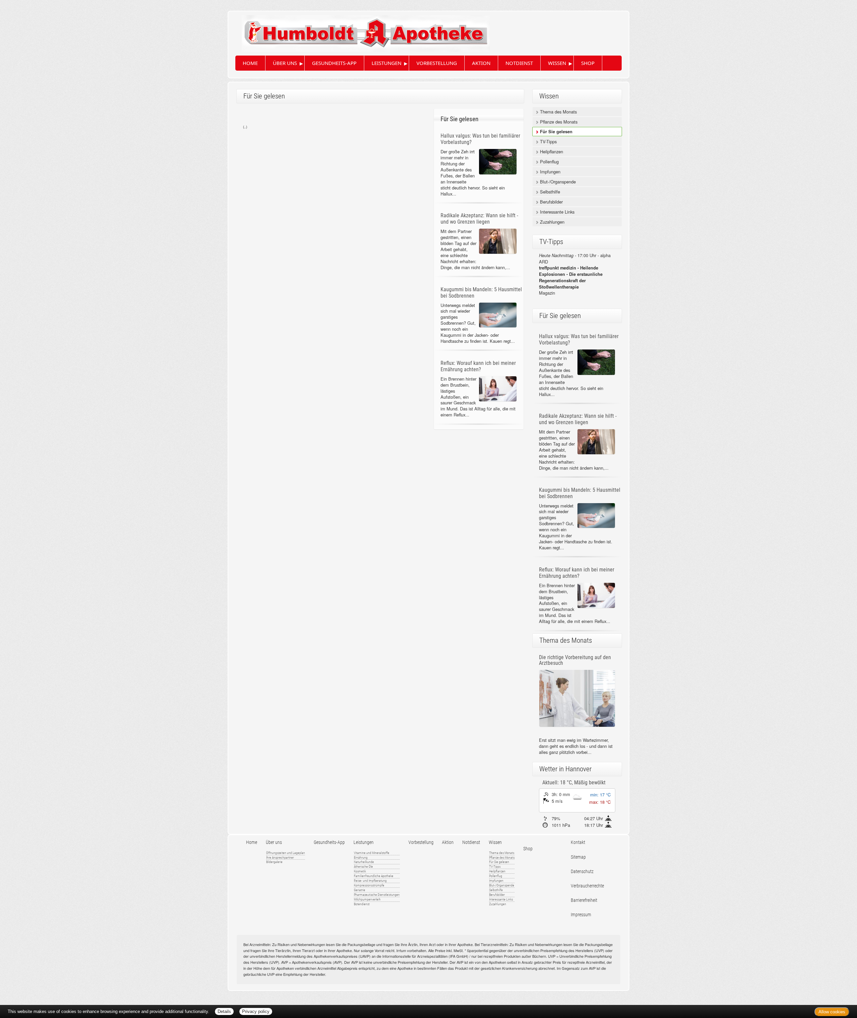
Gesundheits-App (334, 63)
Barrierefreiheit (584, 900)
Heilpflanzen (551, 151)
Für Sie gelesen (555, 132)
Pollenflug (549, 161)
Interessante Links (556, 212)
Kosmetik (360, 871)
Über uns (285, 63)
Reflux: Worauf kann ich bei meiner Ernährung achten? (478, 366)
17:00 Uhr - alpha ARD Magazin (575, 274)
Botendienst (362, 904)
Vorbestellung (436, 63)
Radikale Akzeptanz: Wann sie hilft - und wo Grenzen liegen (479, 218)
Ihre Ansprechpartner (280, 857)
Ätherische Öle (363, 866)
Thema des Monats (558, 111)
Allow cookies (832, 1011)
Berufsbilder (551, 202)
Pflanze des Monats (558, 122)
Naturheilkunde (364, 862)
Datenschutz (582, 871)
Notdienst (519, 63)
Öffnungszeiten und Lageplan (285, 853)
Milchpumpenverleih (367, 899)
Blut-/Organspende (557, 181)
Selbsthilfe (549, 191)
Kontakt (578, 842)
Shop (588, 63)
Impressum (581, 915)
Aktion (481, 63)
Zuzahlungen (551, 222)
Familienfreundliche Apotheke (373, 876)
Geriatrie (359, 890)
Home (250, 63)
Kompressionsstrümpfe (369, 885)
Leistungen (386, 63)
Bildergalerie (274, 862)
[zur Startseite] (359, 30)
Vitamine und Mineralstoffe (371, 853)
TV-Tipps (548, 141)
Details (224, 1011)
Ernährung (361, 857)
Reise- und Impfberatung (370, 880)
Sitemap (578, 857)
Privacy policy (255, 1011)
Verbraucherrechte (587, 886)
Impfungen (549, 171)
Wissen (557, 63)
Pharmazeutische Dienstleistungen (377, 894)
